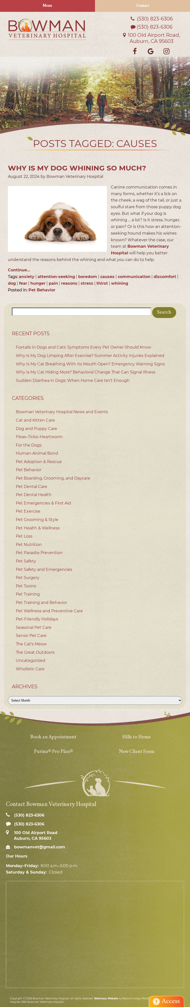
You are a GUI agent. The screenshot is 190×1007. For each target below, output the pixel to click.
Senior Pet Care (31, 635)
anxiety (26, 276)
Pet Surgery (27, 577)
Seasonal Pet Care (33, 627)
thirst (102, 283)
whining (119, 283)
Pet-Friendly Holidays (37, 619)
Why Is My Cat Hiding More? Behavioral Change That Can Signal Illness (85, 372)
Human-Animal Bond (37, 453)
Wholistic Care (30, 669)
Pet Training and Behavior (41, 602)
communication (134, 276)
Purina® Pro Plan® (53, 751)
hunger (38, 283)
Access (171, 1001)
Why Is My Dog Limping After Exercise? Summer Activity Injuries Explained (90, 355)
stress (87, 283)
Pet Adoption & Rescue (39, 461)
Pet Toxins (26, 586)
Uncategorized (30, 660)
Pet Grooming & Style (37, 519)
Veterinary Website (106, 998)
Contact (142, 6)
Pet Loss (24, 536)
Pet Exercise (28, 511)
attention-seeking (56, 276)
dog (12, 283)
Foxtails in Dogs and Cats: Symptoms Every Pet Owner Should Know (83, 347)
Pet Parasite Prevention (39, 552)
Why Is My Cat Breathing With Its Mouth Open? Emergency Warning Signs (90, 364)
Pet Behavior (41, 290)
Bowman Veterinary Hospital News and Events (62, 412)
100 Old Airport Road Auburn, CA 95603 (35, 835)
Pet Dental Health (33, 494)
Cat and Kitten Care (35, 420)
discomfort (165, 276)
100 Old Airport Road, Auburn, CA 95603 (153, 38)
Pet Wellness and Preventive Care (49, 611)
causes (107, 276)
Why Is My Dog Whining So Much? (77, 168)
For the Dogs (29, 445)
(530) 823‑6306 (154, 19)
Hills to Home (136, 737)
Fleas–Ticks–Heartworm (39, 436)
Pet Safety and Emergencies (44, 569)
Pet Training (28, 594)
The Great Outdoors (35, 652)
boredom (87, 276)
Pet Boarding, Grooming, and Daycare (53, 478)
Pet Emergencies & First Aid (43, 503)
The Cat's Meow (31, 644)
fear (23, 283)
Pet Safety (26, 561)
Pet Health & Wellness (38, 528)
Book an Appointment (53, 737)
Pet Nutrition (29, 544)
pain (53, 283)
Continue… (19, 270)
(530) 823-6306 (154, 27)
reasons (69, 283)
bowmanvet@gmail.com (39, 847)
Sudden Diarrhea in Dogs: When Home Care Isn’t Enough (73, 380)
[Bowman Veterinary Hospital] (47, 29)
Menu (47, 6)
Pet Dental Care (31, 486)
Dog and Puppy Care (36, 428)
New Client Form (136, 751)
